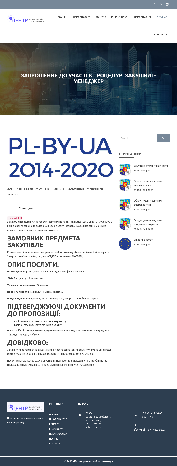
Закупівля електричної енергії (151, 165)
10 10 (150, 229)
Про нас (162, 17)
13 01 (150, 170)
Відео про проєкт (143, 239)
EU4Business (119, 17)
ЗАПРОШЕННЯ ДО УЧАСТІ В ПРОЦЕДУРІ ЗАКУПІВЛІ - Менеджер (55, 188)
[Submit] (163, 138)
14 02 (150, 244)
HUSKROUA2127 (141, 17)
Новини (61, 17)
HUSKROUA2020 (80, 17)
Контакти (160, 34)
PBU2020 (101, 17)
